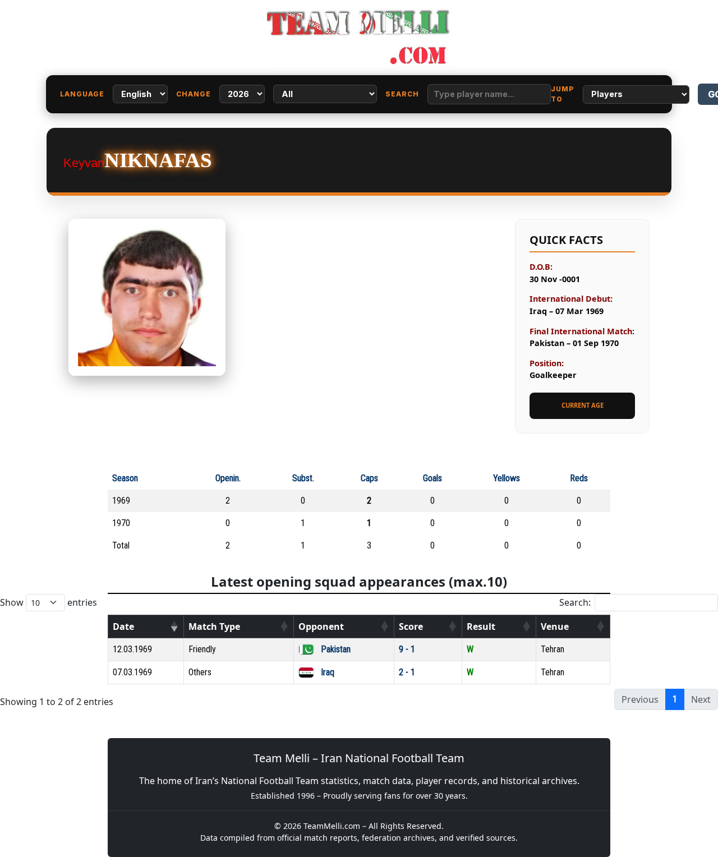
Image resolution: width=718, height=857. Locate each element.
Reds (579, 478)
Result (481, 626)
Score (411, 626)
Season (125, 478)
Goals (432, 478)
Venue (555, 626)
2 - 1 (407, 672)
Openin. (228, 478)
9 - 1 (407, 649)
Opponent (321, 626)
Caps (369, 478)
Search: (575, 602)
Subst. (303, 478)
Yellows (506, 478)
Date (123, 626)
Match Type (214, 626)
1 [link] (675, 699)
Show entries (48, 602)
